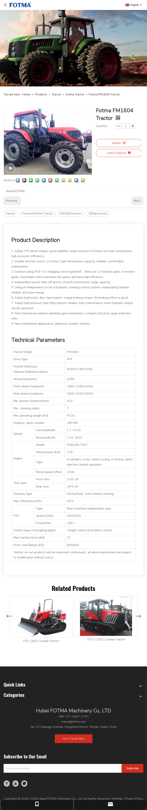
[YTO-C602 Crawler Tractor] (41, 616)
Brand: (11, 191)
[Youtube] (15, 783)
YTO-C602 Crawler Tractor (41, 641)
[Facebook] (7, 783)
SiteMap (116, 799)
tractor (10, 213)
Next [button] (138, 616)
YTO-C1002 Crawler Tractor (106, 639)
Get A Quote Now (73, 738)
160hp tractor (97, 213)
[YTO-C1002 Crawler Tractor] (106, 616)
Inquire (116, 143)
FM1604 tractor (70, 213)
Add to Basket (117, 153)
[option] (41, 620)
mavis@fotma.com (73, 722)
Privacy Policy (134, 799)
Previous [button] (9, 616)
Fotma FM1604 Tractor (37, 213)
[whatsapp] (24, 783)
